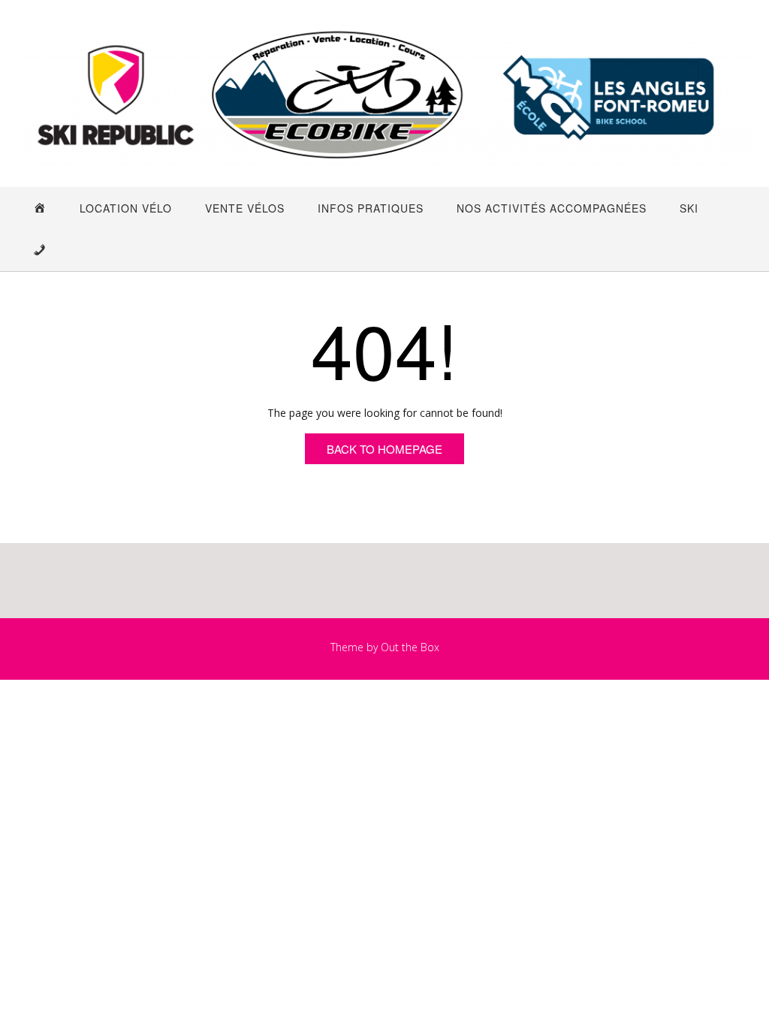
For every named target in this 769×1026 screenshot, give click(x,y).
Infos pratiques (371, 208)
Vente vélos (245, 208)
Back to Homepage (384, 449)
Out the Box (410, 647)
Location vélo (126, 208)
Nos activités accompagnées (552, 208)
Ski (689, 208)
